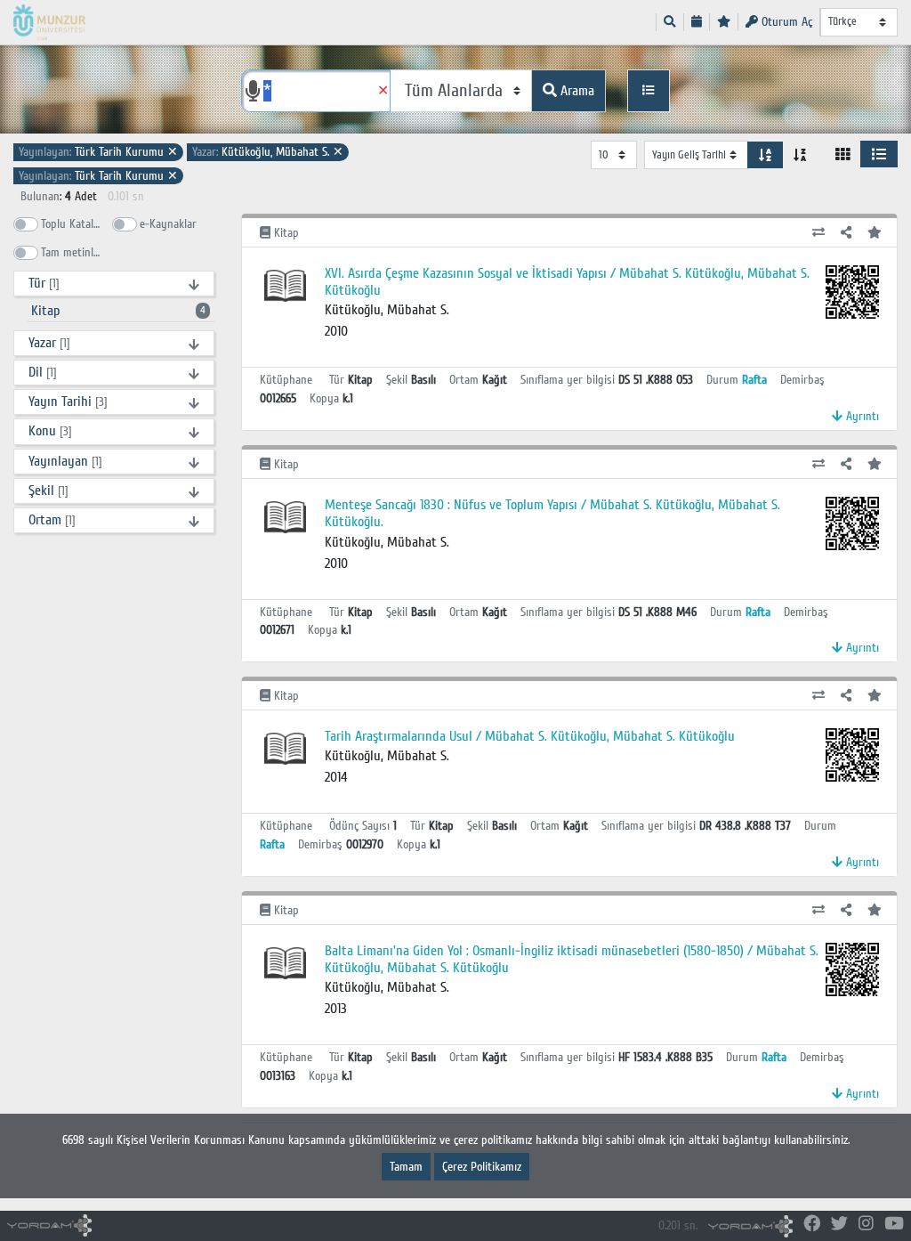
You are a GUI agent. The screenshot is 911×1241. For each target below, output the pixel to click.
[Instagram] (866, 1224)
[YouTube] (894, 1224)
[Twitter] (839, 1224)
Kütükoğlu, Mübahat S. (267, 151)
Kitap (118, 311)
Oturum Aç (785, 21)
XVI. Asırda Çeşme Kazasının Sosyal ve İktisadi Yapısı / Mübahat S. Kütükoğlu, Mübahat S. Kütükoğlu (567, 281)
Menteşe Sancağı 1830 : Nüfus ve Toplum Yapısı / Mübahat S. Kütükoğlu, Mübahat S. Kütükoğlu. (552, 513)
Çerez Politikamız (481, 1166)
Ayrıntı (860, 416)
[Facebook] (811, 1224)
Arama (575, 91)
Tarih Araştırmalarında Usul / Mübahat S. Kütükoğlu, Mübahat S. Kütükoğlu (530, 736)
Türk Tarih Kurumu (98, 151)
